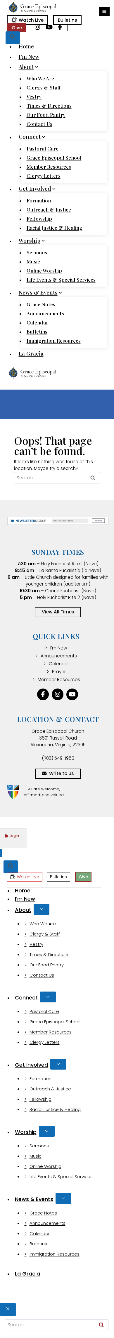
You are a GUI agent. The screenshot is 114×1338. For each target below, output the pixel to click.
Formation (39, 200)
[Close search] (8, 1309)
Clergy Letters (44, 175)
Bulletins (67, 20)
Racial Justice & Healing (54, 227)
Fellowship (39, 218)
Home (26, 46)
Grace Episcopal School (54, 157)
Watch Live (31, 20)
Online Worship (44, 270)
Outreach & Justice (49, 209)
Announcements (45, 313)
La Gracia (31, 353)
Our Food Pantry (46, 114)
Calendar (37, 322)
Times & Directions (49, 105)
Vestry (34, 96)
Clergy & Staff (44, 87)
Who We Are (40, 78)
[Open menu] (104, 11)
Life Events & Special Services (61, 279)
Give (17, 28)
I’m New (29, 56)
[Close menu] (1, 853)
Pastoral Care (42, 148)
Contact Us (39, 124)
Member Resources (49, 166)
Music (33, 261)
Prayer (59, 672)
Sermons (37, 252)
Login (14, 835)
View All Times (58, 612)
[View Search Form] (13, 37)
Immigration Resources (54, 340)
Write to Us (61, 773)
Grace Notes (41, 304)
